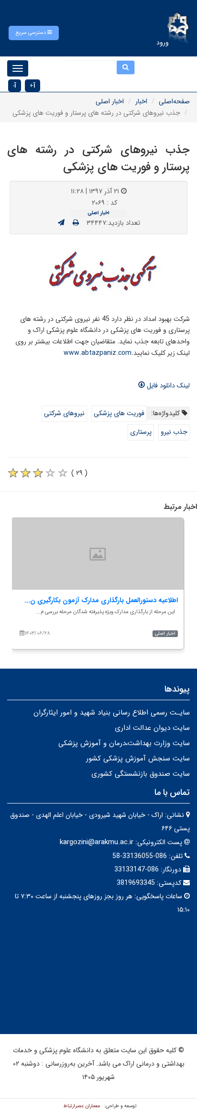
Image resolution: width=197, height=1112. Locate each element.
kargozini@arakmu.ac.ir (96, 842)
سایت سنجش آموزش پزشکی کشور (138, 758)
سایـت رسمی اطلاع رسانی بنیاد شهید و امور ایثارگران (111, 712)
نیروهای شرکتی (64, 413)
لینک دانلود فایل (167, 385)
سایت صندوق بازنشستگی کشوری (140, 774)
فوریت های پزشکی (119, 413)
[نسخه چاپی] (76, 223)
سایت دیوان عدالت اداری (152, 728)
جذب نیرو (174, 432)
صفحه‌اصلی (174, 101)
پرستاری (141, 432)
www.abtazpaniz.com (97, 353)
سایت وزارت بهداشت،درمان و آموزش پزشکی (124, 743)
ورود (162, 42)
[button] (34, 33)
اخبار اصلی (110, 101)
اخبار (141, 101)
